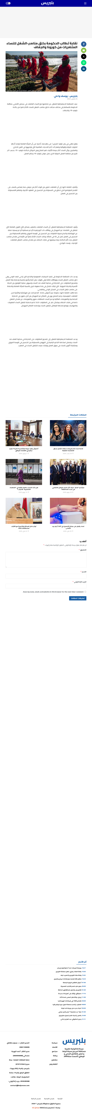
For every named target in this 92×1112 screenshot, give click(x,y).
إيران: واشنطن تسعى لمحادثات (73, 997)
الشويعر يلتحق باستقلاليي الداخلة (72, 990)
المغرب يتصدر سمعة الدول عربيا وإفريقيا (69, 1004)
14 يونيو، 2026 (23, 492)
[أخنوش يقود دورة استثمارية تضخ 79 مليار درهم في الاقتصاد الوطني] (24, 433)
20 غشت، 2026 (67, 453)
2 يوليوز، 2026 (23, 453)
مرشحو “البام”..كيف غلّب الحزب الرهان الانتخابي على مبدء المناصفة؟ (68, 488)
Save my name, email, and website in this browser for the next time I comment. (53, 592)
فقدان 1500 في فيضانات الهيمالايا (72, 1001)
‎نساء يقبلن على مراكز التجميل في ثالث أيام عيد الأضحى (68, 527)
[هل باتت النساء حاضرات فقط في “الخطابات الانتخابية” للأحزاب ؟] (24, 472)
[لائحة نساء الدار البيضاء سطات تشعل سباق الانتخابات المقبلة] (68, 433)
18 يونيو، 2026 (67, 492)
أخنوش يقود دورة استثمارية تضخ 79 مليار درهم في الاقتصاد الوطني (23, 449)
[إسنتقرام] (73, 1062)
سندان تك (35, 1107)
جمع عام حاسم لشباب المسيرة (73, 986)
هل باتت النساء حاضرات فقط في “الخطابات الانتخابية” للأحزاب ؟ (24, 488)
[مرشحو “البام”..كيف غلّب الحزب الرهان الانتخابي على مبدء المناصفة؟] (68, 472)
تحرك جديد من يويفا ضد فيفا (73, 1008)
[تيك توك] (67, 1062)
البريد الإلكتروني (79, 582)
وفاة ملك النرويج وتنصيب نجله (73, 975)
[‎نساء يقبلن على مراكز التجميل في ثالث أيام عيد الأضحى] (68, 511)
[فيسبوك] (84, 1062)
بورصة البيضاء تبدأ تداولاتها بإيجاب (71, 968)
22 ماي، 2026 (23, 531)
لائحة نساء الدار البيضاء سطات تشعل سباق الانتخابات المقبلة (68, 449)
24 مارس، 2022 (72, 98)
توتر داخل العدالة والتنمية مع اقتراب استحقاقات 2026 (23, 527)
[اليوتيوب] (78, 1062)
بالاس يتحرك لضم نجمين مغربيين (72, 1015)
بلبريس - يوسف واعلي (65, 96)
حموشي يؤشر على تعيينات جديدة (72, 993)
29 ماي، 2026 (67, 531)
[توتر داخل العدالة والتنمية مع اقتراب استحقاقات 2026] (24, 511)
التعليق (82, 550)
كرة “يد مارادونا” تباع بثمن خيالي (72, 1012)
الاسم (83, 572)
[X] (84, 1067)
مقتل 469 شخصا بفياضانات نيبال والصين (70, 979)
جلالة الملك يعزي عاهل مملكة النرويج (71, 971)
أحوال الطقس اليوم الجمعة (74, 982)
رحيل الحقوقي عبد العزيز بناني (73, 1019)
